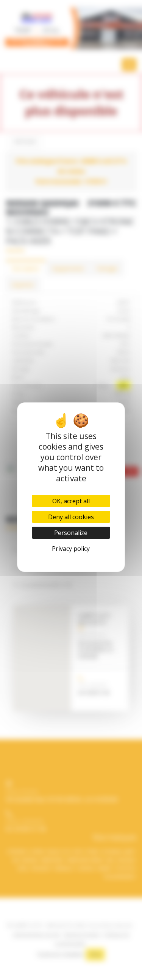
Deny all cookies (71, 517)
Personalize (70, 533)
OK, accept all (71, 501)
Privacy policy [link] (71, 548)
